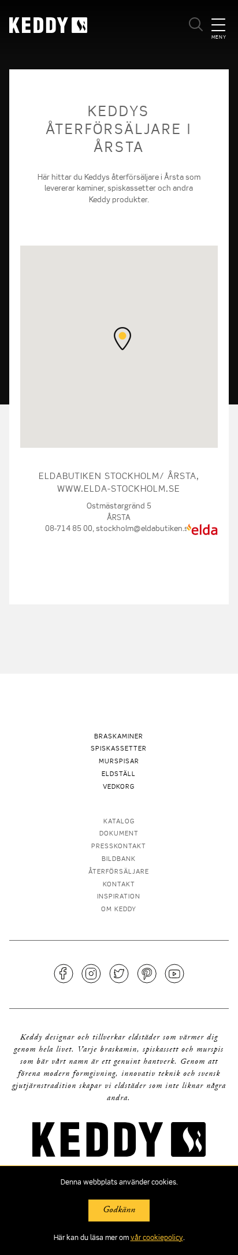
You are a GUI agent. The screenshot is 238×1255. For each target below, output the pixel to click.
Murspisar (119, 762)
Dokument (119, 834)
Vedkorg (119, 787)
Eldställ (119, 774)
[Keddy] (63, 25)
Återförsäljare (118, 872)
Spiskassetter (119, 749)
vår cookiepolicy (157, 1238)
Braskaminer (118, 737)
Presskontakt (118, 847)
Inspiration (118, 897)
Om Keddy (118, 910)
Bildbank (119, 859)
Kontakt (119, 885)
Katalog (119, 822)
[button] (122, 338)
